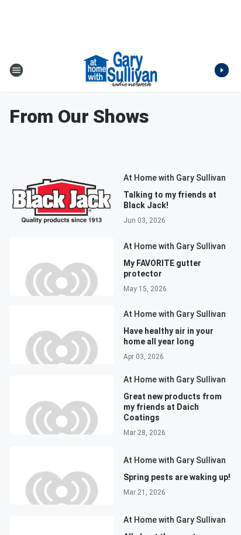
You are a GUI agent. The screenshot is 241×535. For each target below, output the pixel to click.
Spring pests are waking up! (176, 477)
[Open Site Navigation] (16, 70)
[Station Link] (120, 70)
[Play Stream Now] (222, 70)
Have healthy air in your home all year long (168, 336)
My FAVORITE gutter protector (162, 268)
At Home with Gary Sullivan (174, 177)
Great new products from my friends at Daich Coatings (172, 407)
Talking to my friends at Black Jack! (169, 200)
